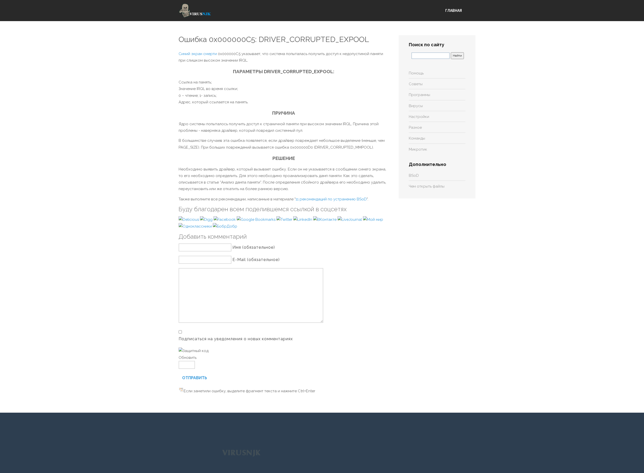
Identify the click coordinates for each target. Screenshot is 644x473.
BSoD (414, 175)
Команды (417, 138)
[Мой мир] (373, 219)
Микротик (418, 149)
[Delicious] (189, 219)
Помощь (416, 73)
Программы (419, 95)
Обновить (187, 357)
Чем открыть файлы (427, 186)
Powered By (241, 452)
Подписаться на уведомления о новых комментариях (236, 338)
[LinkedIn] (303, 219)
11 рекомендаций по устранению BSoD (331, 199)
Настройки (419, 116)
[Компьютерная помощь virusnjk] (195, 11)
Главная (453, 11)
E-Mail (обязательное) (256, 259)
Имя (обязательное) (253, 247)
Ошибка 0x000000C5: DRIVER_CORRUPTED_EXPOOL (274, 39)
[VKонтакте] (325, 219)
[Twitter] (284, 219)
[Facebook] (225, 219)
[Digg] (207, 219)
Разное (415, 127)
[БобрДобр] (225, 226)
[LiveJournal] (350, 219)
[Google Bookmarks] (256, 219)
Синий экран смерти (198, 54)
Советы (416, 84)
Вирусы (416, 106)
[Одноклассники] (196, 226)
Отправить (194, 377)
